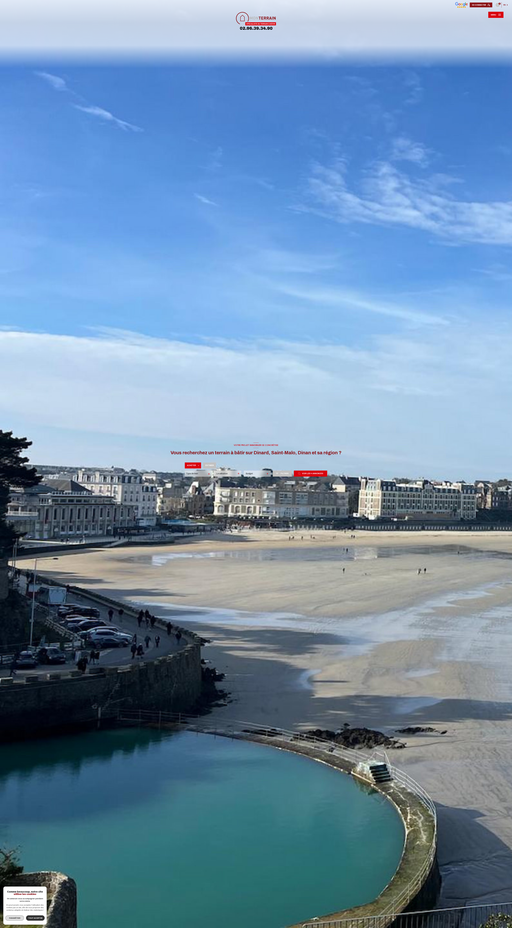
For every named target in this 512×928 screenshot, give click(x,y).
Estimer (209, 466)
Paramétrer (14, 918)
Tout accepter (35, 918)
